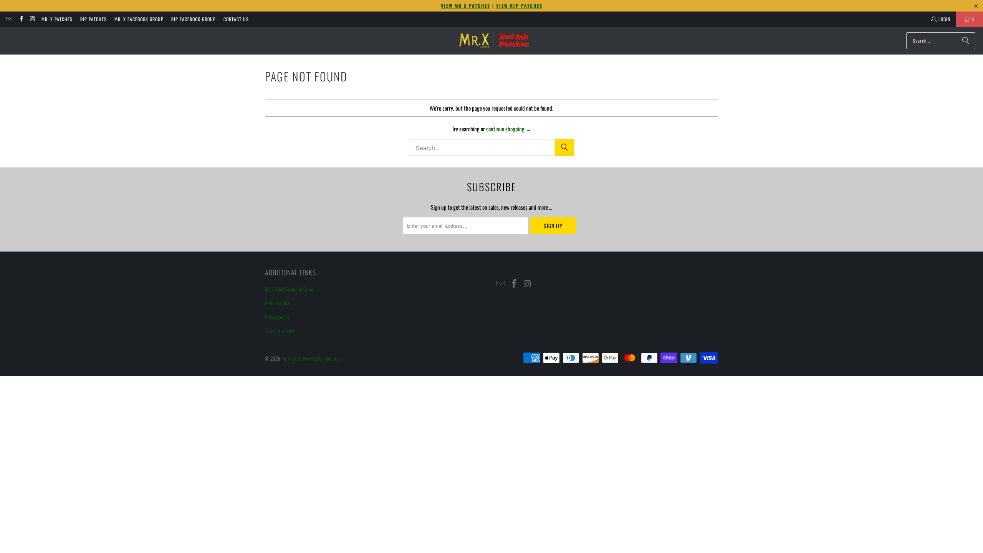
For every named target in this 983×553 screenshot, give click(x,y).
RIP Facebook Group (193, 19)
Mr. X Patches (57, 19)
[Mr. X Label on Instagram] (32, 19)
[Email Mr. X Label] (9, 19)
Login (944, 19)
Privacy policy (277, 317)
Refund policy (277, 303)
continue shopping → (508, 128)
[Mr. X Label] (493, 41)
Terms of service (279, 330)
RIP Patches (93, 19)
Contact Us (236, 19)
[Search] (965, 40)
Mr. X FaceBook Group (139, 19)
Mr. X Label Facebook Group (289, 289)
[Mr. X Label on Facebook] (20, 19)
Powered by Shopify (320, 358)
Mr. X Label (291, 358)
